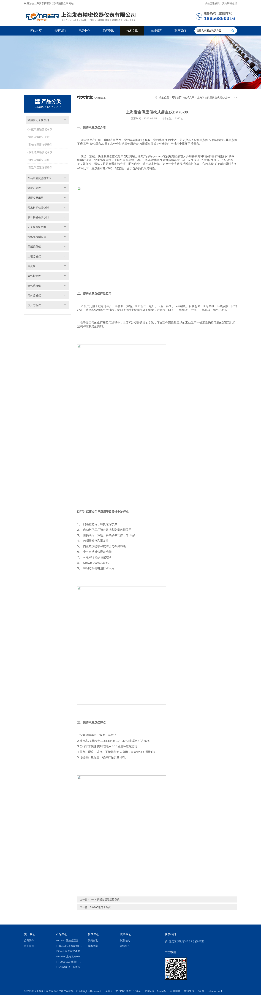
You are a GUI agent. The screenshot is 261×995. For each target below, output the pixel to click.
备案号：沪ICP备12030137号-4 (122, 991)
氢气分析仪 (34, 285)
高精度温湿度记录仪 (40, 144)
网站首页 (36, 30)
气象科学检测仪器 (38, 207)
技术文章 (132, 30)
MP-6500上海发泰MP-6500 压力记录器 (69, 956)
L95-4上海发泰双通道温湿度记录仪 (69, 951)
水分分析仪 (34, 305)
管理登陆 (175, 991)
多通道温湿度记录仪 (40, 152)
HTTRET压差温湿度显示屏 (69, 940)
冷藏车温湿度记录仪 (40, 129)
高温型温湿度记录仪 (40, 167)
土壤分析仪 (34, 256)
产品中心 (84, 30)
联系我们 (180, 30)
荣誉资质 (29, 945)
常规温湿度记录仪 (39, 136)
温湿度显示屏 (36, 197)
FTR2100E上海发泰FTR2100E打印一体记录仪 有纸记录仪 (69, 945)
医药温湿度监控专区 (39, 178)
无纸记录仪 (34, 246)
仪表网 (200, 991)
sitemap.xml (215, 991)
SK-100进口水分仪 (100, 907)
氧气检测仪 (34, 275)
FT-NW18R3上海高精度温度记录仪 (69, 967)
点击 (65, 120)
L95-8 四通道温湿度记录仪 (104, 899)
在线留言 (156, 30)
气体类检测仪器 (37, 236)
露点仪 (32, 266)
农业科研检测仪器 (38, 217)
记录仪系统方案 (37, 227)
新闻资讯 (108, 30)
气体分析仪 (34, 295)
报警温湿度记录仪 (39, 159)
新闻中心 (93, 934)
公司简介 (29, 940)
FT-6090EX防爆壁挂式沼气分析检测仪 (69, 961)
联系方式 (125, 940)
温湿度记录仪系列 (38, 120)
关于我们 (60, 30)
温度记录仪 (34, 187)
